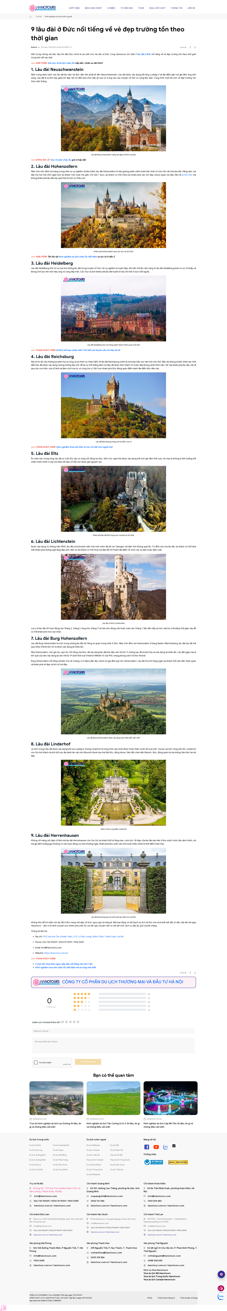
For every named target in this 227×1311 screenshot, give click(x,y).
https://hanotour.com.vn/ (56, 953)
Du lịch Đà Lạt (35, 1165)
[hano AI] (221, 1274)
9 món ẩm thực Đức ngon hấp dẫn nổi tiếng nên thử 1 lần (63, 964)
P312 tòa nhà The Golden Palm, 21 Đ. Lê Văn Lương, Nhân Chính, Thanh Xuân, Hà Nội (83, 936)
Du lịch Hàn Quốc (117, 1165)
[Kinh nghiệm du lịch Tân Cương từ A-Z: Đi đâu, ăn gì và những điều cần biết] (114, 1098)
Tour (141, 8)
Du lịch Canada (93, 1150)
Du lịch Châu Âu (93, 1155)
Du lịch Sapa (58, 1150)
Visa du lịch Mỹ (116, 1155)
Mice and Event (93, 8)
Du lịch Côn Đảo (36, 1169)
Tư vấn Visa (127, 8)
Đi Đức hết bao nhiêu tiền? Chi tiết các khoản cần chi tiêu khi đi (88, 350)
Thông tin (176, 8)
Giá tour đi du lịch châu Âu (61, 63)
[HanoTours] (31, 17)
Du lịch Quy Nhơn (60, 1169)
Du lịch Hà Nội (35, 1145)
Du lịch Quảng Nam (37, 1160)
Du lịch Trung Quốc (95, 1169)
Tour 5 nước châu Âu (60, 160)
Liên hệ (191, 8)
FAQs (149, 1298)
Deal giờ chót (157, 8)
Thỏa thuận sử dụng (189, 1298)
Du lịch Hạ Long (35, 1150)
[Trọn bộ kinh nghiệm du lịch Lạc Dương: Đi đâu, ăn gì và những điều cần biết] (56, 1098)
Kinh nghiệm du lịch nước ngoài (58, 16)
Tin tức (39, 16)
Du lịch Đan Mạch (94, 1165)
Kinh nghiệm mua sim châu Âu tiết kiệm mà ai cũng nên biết (65, 967)
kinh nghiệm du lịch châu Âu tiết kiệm (78, 256)
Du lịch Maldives (93, 1174)
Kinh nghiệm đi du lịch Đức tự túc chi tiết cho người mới (84, 447)
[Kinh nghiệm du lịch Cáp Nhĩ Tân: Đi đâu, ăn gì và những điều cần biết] (171, 1098)
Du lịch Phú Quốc (60, 1165)
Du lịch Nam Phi (116, 1150)
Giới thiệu (74, 8)
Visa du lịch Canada (95, 1160)
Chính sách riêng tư (166, 1298)
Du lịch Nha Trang (60, 1160)
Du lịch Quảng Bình (37, 1155)
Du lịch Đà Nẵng (59, 1155)
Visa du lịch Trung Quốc (120, 1160)
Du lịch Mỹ (114, 1145)
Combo (111, 8)
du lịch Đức (186, 175)
